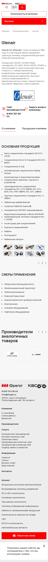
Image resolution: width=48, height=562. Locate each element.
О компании (8, 413)
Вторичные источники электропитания (21, 485)
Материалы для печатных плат (17, 442)
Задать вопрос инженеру (37, 108)
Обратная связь (26, 535)
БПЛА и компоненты (12, 523)
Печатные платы (10, 439)
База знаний (8, 466)
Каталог (9, 21)
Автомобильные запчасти (14, 528)
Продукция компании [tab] (34, 128)
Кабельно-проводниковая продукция (21, 510)
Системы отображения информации (20, 506)
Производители (10, 424)
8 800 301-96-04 (10, 391)
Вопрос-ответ (8, 463)
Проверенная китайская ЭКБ (16, 445)
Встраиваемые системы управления (20, 489)
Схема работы (8, 416)
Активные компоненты (13, 497)
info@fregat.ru (9, 395)
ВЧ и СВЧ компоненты (13, 493)
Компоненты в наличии (24, 14)
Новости (6, 457)
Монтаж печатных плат (13, 437)
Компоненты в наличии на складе (19, 515)
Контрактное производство (16, 434)
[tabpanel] (24, 232)
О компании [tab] (8, 128)
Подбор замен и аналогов (15, 447)
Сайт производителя (16, 108)
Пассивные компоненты (14, 502)
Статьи (5, 460)
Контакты (7, 471)
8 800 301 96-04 (14, 115)
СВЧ (4, 519)
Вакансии (6, 418)
